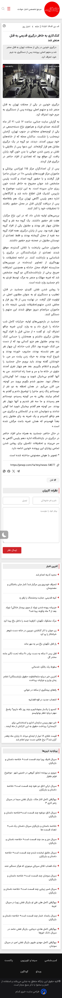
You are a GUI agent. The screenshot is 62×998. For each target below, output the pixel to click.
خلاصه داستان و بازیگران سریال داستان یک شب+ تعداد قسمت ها (31, 828)
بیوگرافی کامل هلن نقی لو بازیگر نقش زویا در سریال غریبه (31, 904)
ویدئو (39, 971)
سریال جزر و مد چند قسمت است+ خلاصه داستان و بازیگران (31, 841)
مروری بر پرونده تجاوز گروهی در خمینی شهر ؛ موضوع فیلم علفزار (30, 774)
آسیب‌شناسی (51, 960)
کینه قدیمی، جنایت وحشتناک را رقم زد (37, 598)
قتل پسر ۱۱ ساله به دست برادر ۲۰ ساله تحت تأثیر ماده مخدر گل (29, 655)
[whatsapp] (4, 471)
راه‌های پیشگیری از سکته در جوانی (40, 690)
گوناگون (24, 971)
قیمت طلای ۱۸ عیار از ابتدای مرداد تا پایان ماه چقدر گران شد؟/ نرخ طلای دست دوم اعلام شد (30, 738)
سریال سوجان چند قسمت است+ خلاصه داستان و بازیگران (31, 877)
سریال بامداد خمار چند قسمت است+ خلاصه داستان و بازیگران (29, 917)
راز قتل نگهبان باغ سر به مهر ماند (40, 644)
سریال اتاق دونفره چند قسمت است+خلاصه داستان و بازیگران (30, 814)
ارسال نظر (12, 550)
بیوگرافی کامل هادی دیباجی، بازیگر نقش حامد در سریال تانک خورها (32, 931)
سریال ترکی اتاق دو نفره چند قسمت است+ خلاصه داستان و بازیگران (31, 788)
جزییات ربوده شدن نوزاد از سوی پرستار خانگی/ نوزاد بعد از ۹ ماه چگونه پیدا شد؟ (31, 609)
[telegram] (18, 471)
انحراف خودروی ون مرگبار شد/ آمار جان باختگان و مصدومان (31, 586)
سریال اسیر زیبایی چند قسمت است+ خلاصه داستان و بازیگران (30, 891)
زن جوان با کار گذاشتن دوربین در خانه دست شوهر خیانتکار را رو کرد (31, 632)
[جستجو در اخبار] (3, 9)
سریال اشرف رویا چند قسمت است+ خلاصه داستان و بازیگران (30, 761)
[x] (13, 471)
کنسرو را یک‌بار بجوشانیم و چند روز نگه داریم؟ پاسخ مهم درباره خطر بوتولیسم (31, 711)
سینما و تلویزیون (29, 960)
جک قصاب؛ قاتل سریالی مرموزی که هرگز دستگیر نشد (30, 866)
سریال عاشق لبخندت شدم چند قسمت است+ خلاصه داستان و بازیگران (30, 854)
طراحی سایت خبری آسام (27, 991)
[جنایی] (52, 9)
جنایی (25, 981)
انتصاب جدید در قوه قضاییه (42, 700)
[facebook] (9, 471)
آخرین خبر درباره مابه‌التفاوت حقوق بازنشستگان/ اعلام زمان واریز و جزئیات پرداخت (29, 678)
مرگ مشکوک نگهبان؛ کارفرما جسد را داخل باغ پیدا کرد (30, 621)
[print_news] (4, 26)
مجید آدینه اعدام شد (46, 575)
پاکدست (9, 960)
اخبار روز (26, 26)
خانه (37, 26)
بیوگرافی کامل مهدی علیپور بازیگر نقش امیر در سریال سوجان (30, 944)
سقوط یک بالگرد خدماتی (44, 667)
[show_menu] (9, 9)
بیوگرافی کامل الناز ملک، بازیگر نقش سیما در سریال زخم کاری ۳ (31, 801)
